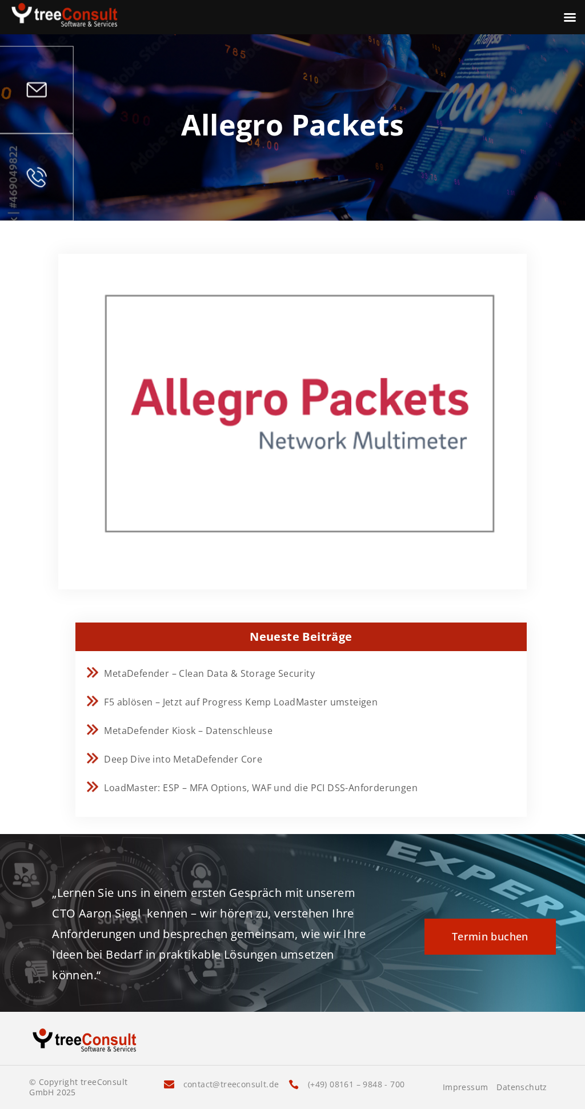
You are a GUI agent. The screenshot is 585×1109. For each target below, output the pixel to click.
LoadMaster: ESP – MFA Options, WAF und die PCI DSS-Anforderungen (261, 787)
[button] (25, 1084)
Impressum (465, 1087)
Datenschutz (521, 1087)
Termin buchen (490, 936)
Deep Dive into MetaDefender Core (183, 759)
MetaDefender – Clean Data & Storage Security (209, 673)
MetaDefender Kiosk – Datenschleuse (188, 730)
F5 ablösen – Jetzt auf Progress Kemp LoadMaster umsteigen (241, 702)
